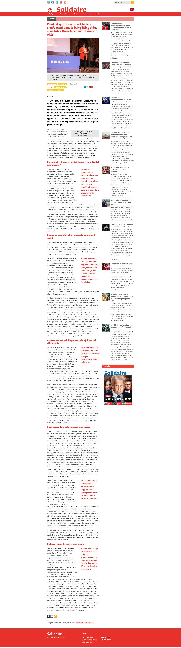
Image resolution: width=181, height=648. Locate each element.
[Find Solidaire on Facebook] (52, 3)
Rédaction (106, 637)
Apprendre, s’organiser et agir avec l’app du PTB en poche (121, 202)
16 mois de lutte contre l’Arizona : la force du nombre (120, 169)
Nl (132, 9)
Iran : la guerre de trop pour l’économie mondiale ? (122, 225)
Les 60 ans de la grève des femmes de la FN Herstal (121, 326)
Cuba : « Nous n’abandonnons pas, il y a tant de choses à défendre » (122, 100)
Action (76, 14)
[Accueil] (55, 635)
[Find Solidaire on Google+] (56, 3)
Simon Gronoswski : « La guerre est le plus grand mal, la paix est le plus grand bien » (122, 297)
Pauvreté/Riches (55, 90)
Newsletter (106, 640)
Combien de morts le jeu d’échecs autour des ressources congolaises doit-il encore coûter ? (122, 135)
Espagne (62, 84)
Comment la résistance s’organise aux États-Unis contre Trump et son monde (122, 65)
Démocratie (60, 87)
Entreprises (87, 14)
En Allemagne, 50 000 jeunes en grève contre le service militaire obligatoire (121, 26)
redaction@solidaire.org (85, 623)
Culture (98, 14)
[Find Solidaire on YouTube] (61, 3)
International (64, 14)
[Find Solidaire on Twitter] (48, 3)
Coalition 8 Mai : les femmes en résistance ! (122, 265)
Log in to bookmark (48, 616)
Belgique (52, 14)
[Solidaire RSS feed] (65, 3)
